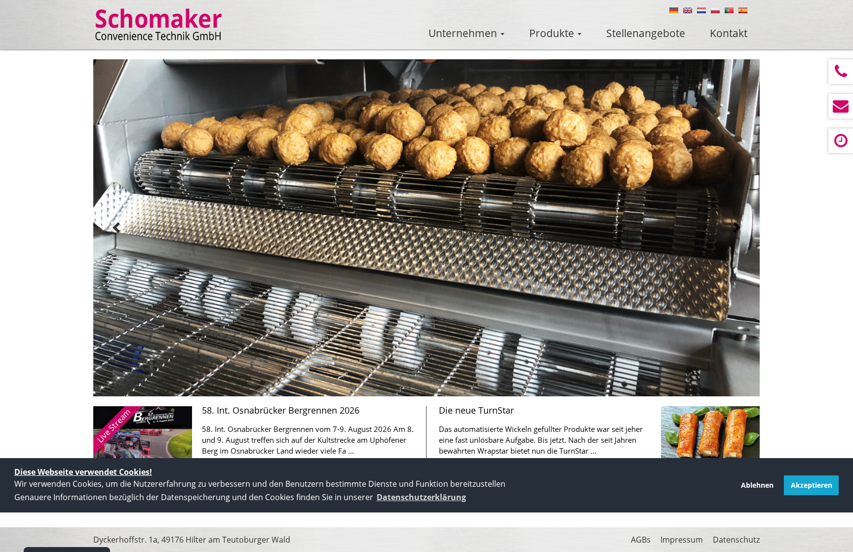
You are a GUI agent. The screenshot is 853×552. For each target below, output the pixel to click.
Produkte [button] (553, 33)
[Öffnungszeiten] (840, 140)
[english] (687, 10)
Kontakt (728, 33)
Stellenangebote (645, 33)
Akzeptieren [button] (811, 485)
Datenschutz (736, 539)
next (736, 228)
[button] (421, 497)
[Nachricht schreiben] (840, 106)
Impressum (681, 539)
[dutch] (701, 10)
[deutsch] (673, 10)
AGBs (641, 539)
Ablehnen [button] (757, 485)
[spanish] (742, 10)
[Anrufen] (840, 71)
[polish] (715, 10)
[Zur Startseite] (158, 24)
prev (116, 228)
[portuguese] (729, 10)
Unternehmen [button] (464, 33)
